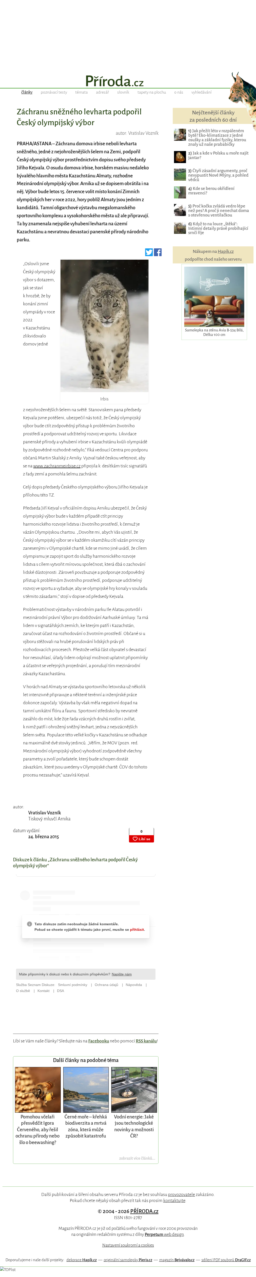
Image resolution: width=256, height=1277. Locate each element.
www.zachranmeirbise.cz (56, 465)
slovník (123, 92)
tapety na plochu (152, 92)
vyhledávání (202, 92)
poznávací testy (54, 92)
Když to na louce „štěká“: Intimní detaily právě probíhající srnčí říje (218, 228)
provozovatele (181, 1194)
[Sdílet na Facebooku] (158, 254)
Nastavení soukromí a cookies (128, 1245)
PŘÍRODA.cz (144, 1211)
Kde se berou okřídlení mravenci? (211, 190)
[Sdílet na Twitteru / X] (149, 254)
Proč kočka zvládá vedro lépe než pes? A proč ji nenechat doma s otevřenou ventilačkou (218, 211)
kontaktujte (174, 1200)
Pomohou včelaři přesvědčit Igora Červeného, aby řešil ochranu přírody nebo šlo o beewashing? (38, 1129)
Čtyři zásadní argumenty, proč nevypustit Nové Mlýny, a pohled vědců (218, 175)
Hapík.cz (226, 251)
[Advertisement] (128, 35)
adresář (102, 92)
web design (164, 1234)
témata (81, 92)
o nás (178, 92)
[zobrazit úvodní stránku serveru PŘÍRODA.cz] (128, 81)
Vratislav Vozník (44, 812)
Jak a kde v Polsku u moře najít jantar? (218, 155)
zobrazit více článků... (137, 1158)
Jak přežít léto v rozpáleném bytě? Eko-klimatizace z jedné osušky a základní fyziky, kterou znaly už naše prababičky (217, 137)
